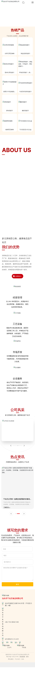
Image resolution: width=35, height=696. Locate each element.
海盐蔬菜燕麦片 (25, 53)
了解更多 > (6, 507)
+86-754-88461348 (12, 622)
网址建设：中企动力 (14, 659)
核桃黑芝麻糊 (9, 129)
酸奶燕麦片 (25, 110)
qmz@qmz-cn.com (12, 639)
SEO (27, 656)
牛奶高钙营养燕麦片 (25, 91)
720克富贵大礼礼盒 (25, 129)
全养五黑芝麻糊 (9, 53)
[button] (16, 24)
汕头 (22, 659)
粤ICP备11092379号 (12, 656)
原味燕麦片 (9, 110)
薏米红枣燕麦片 (9, 72)
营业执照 (22, 656)
